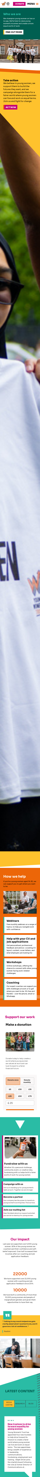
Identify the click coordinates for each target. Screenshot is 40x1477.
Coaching (13, 982)
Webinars (13, 920)
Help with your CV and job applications (21, 940)
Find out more (14, 32)
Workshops (14, 962)
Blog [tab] (31, 1404)
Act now (11, 107)
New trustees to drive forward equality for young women (19, 1426)
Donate (19, 4)
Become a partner (13, 1197)
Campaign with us (13, 1184)
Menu (31, 3)
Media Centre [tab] (9, 1403)
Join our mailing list (14, 1210)
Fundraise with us (16, 1163)
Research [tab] (20, 1404)
